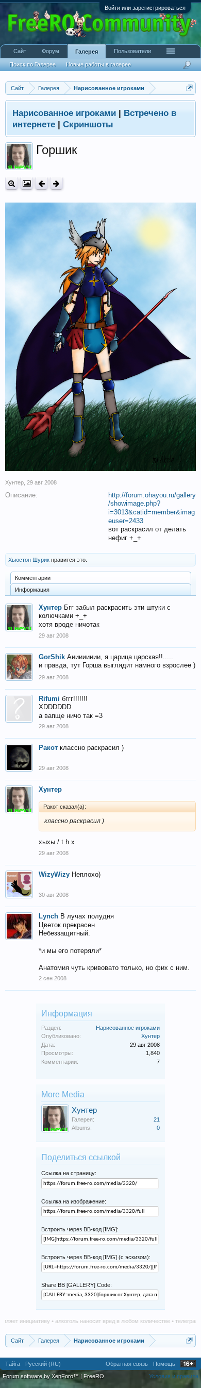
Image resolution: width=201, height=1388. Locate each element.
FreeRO (93, 1376)
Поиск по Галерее (32, 64)
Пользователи (132, 51)
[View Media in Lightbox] (26, 183)
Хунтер (14, 482)
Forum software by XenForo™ (41, 1376)
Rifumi (49, 699)
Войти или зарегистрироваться (145, 8)
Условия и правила (173, 1376)
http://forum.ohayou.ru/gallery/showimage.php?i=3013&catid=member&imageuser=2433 (152, 508)
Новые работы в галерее (98, 64)
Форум (50, 51)
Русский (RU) (43, 1364)
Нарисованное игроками (128, 1028)
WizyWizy (54, 874)
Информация (32, 590)
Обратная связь (127, 1364)
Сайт (19, 51)
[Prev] (41, 183)
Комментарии (33, 578)
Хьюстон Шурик (28, 560)
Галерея (86, 51)
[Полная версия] (11, 183)
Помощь (164, 1364)
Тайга (12, 1364)
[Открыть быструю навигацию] (189, 88)
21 (157, 1119)
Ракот (48, 747)
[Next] (56, 183)
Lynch (48, 916)
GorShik (52, 657)
